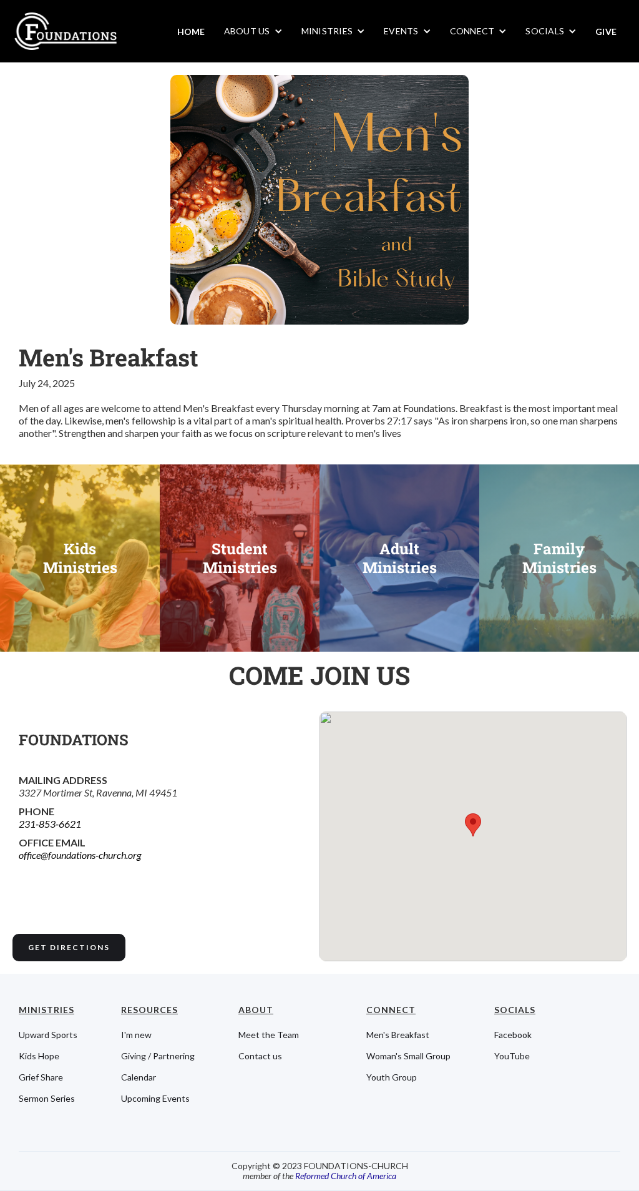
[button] (253, 31)
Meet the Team (268, 1035)
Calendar (138, 1077)
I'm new (136, 1035)
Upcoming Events (155, 1099)
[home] (65, 31)
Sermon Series (47, 1099)
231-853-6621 (50, 824)
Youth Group (391, 1077)
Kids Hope (39, 1056)
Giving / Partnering (158, 1056)
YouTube (512, 1056)
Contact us (260, 1056)
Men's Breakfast (397, 1035)
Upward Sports (48, 1035)
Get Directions (69, 947)
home (191, 31)
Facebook (513, 1035)
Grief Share (41, 1077)
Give (606, 31)
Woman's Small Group (408, 1056)
